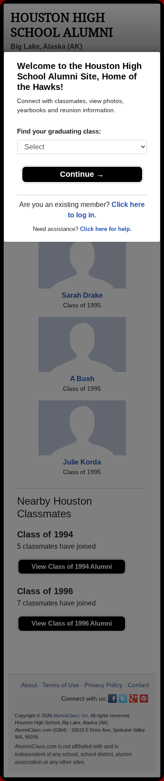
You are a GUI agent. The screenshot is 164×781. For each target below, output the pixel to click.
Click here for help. (106, 229)
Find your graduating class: (59, 131)
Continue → (82, 174)
